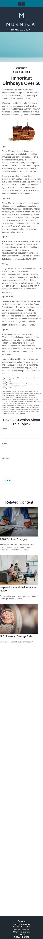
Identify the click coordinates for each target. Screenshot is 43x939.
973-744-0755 (24, 924)
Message (6, 458)
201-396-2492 (24, 927)
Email (4, 443)
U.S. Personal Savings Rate (16, 636)
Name (4, 428)
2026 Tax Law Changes (13, 539)
